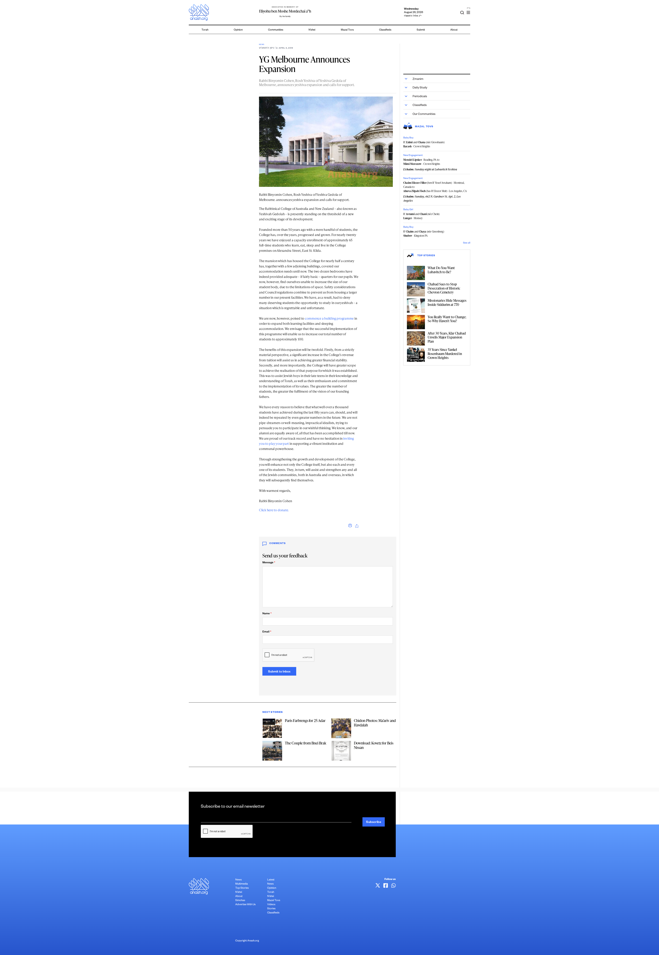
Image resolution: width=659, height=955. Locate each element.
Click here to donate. (274, 510)
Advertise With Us (245, 904)
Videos (271, 904)
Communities (275, 30)
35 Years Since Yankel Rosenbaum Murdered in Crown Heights (445, 353)
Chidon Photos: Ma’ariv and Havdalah (375, 723)
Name (266, 613)
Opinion (238, 30)
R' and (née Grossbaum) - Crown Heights (424, 144)
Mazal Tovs (347, 30)
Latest (270, 880)
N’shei (312, 30)
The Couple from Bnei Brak (305, 743)
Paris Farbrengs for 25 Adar (305, 720)
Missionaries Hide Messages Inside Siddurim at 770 (447, 302)
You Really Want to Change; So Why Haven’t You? (447, 318)
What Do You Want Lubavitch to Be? (441, 269)
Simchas (240, 900)
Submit (421, 30)
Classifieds (385, 30)
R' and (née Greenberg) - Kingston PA (423, 234)
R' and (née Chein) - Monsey (421, 216)
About (454, 30)
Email (266, 632)
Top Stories (242, 888)
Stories (271, 908)
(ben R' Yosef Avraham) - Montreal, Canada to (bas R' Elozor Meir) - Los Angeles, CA (435, 187)
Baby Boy (408, 138)
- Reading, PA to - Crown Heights (421, 162)
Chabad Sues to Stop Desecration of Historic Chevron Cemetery (444, 288)
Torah (204, 30)
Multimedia (241, 884)
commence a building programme (329, 318)
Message (268, 562)
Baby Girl (408, 209)
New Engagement (413, 155)
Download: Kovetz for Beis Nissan (373, 745)
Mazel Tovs (273, 900)
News (261, 45)
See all (466, 243)
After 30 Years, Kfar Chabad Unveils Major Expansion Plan (447, 337)
